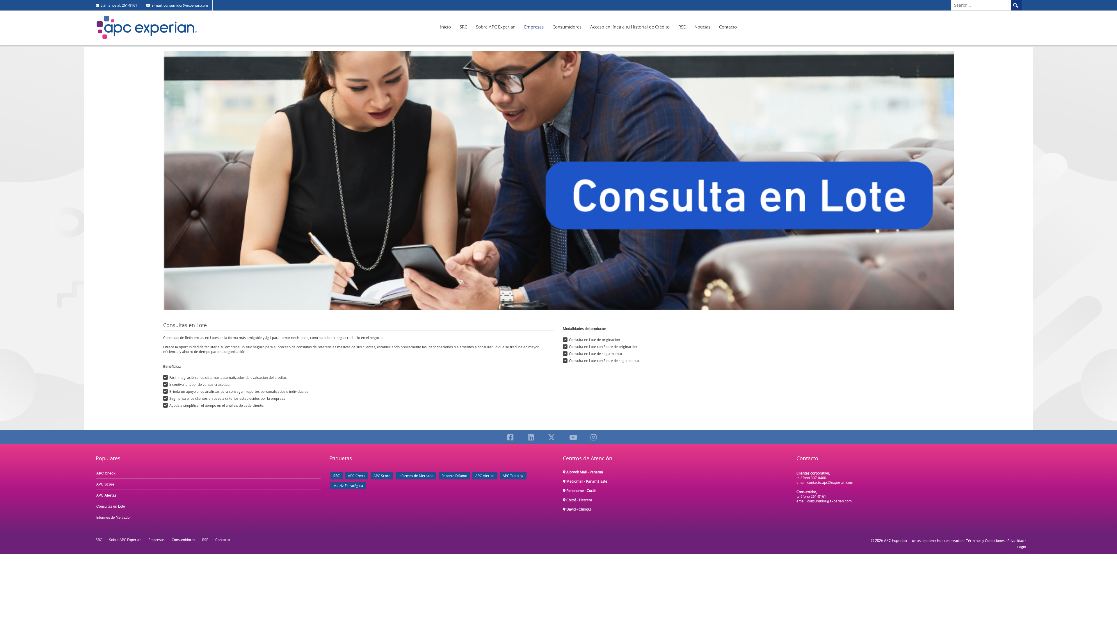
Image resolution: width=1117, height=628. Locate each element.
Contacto (728, 27)
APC (105, 484)
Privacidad (1015, 540)
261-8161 (818, 496)
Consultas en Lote (110, 506)
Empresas (534, 27)
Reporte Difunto (454, 475)
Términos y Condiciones (985, 540)
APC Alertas (485, 475)
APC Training (513, 475)
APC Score (381, 475)
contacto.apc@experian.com (830, 482)
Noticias (702, 27)
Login (1021, 547)
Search (1016, 5)
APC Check (356, 475)
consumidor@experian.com (829, 501)
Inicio (445, 27)
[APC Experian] (147, 27)
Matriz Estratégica (348, 485)
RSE (682, 27)
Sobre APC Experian (495, 27)
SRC (463, 27)
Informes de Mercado (113, 517)
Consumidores (566, 27)
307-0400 (818, 477)
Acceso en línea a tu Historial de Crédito (630, 27)
